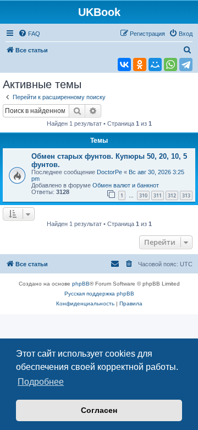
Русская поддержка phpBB (99, 294)
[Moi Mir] (155, 64)
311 (157, 195)
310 (143, 195)
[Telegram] (186, 64)
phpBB (81, 284)
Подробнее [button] (41, 381)
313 (186, 195)
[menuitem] (29, 33)
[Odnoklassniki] (139, 64)
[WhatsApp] (170, 64)
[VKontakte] (124, 64)
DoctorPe (109, 172)
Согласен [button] (99, 410)
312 (172, 195)
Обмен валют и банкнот (125, 185)
